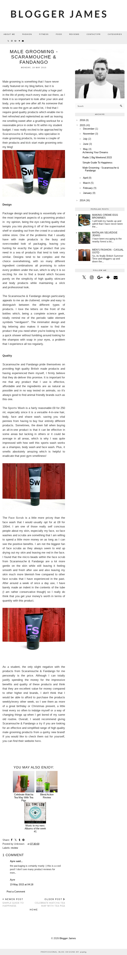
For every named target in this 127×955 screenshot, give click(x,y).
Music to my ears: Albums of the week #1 (35, 828)
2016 (82, 120)
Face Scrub (16, 517)
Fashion (27, 34)
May (85, 149)
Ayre (12, 879)
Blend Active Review (47, 796)
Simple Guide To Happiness (97, 162)
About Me (9, 34)
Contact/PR (94, 34)
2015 (82, 125)
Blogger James (68, 938)
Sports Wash (16, 407)
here (38, 740)
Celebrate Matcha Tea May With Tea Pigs (23, 797)
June (85, 143)
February (88, 188)
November (88, 133)
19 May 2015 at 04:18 (21, 884)
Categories (115, 34)
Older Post (50, 902)
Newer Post (13, 902)
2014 (82, 200)
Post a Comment (16, 891)
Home (34, 910)
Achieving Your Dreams (95, 152)
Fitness (44, 34)
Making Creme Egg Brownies (105, 216)
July (85, 138)
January (87, 192)
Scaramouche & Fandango (19, 133)
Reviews (74, 34)
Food (59, 34)
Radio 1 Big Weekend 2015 (97, 157)
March (86, 182)
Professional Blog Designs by (63, 952)
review (14, 847)
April (85, 177)
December (88, 128)
